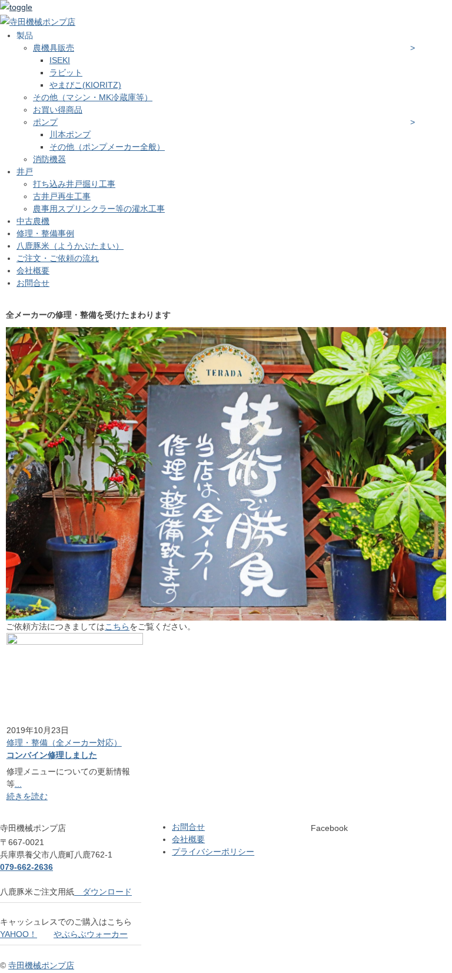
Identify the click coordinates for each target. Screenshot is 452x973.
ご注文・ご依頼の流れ (57, 258)
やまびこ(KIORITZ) (85, 85)
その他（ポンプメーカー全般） (107, 146)
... (18, 784)
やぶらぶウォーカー (91, 934)
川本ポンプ (70, 134)
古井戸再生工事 (62, 196)
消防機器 (49, 159)
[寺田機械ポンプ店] (37, 22)
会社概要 (32, 270)
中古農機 (32, 221)
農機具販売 (53, 47)
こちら (117, 626)
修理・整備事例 (45, 233)
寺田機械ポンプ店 (41, 965)
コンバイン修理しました (51, 755)
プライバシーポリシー (213, 851)
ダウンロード (103, 891)
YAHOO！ (18, 934)
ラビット (65, 72)
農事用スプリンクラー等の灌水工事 (99, 208)
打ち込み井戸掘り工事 (74, 184)
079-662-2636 (26, 867)
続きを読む (27, 796)
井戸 (24, 171)
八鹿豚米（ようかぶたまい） (70, 245)
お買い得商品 (57, 109)
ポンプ (45, 122)
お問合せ (32, 283)
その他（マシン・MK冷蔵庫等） (92, 97)
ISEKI (59, 60)
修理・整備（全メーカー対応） (64, 742)
